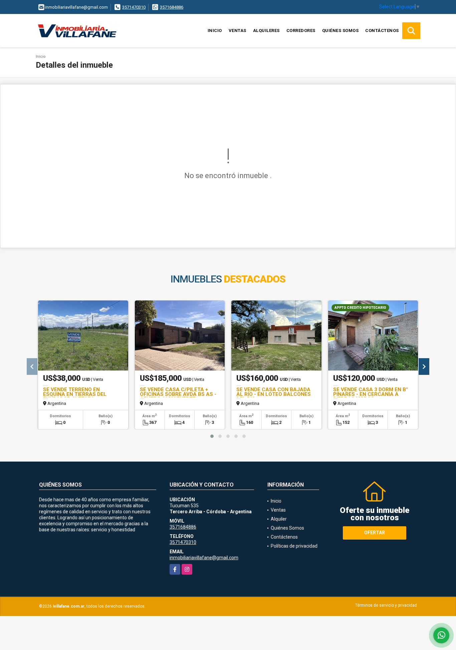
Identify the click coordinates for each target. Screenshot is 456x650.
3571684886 (171, 7)
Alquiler (279, 519)
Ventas (237, 30)
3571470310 (134, 7)
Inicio (215, 30)
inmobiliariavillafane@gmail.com (204, 557)
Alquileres (266, 30)
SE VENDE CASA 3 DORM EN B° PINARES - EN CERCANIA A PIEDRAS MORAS (370, 394)
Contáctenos (382, 30)
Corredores (300, 30)
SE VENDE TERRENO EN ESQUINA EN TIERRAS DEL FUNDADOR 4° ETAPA (74, 394)
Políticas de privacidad (294, 546)
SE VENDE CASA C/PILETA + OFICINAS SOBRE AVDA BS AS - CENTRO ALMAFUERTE (178, 394)
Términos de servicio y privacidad (386, 605)
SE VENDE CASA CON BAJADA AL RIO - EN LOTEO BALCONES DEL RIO (273, 394)
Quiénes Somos (340, 30)
